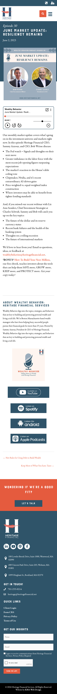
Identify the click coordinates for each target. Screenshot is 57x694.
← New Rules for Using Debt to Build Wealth (22, 457)
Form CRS (9, 612)
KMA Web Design (33, 689)
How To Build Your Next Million (32, 260)
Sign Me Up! (11, 671)
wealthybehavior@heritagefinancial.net (24, 254)
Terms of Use (10, 620)
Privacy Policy (10, 616)
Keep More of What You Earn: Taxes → (37, 465)
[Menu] (50, 14)
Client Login (10, 608)
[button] (6, 546)
